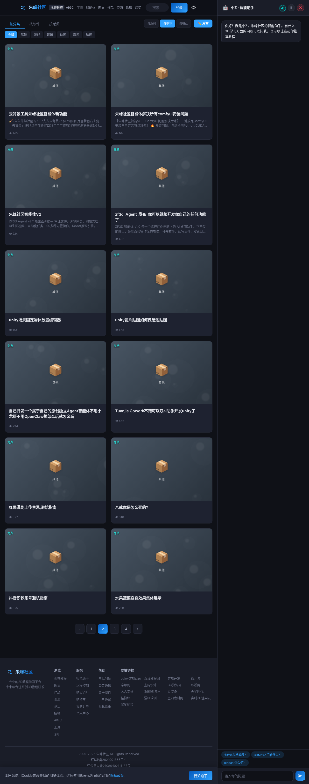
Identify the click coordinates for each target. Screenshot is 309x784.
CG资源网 (175, 685)
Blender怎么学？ (235, 763)
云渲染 (172, 691)
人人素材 (127, 691)
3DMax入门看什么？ (267, 755)
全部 (11, 34)
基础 (24, 34)
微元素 (195, 678)
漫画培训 (150, 698)
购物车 (81, 699)
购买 (138, 7)
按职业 (183, 23)
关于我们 (104, 692)
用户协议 (104, 699)
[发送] (300, 776)
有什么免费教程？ (235, 755)
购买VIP (81, 692)
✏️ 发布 (203, 23)
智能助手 (82, 678)
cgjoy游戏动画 (131, 678)
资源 (120, 7)
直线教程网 (152, 678)
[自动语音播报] (283, 8)
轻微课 (125, 698)
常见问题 (104, 678)
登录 (179, 7)
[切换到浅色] (194, 7)
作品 (110, 7)
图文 (101, 7)
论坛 (129, 7)
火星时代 (197, 691)
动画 (63, 34)
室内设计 (150, 685)
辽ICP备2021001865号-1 (108, 760)
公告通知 (104, 685)
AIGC (70, 7)
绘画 (89, 34)
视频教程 (56, 7)
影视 (76, 34)
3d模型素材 (152, 691)
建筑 (50, 34)
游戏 (37, 34)
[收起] (300, 7)
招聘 (57, 713)
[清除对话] (291, 7)
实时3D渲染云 (201, 698)
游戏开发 (174, 678)
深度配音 (127, 704)
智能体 (90, 7)
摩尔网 (125, 685)
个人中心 (82, 713)
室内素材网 (175, 698)
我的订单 (82, 706)
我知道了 (200, 776)
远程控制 (82, 685)
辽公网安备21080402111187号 (108, 766)
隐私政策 (104, 706)
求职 (57, 734)
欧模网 (195, 685)
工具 (80, 7)
